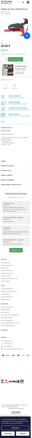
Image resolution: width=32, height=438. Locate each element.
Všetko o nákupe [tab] (6, 175)
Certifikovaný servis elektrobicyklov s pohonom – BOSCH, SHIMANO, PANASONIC (15, 406)
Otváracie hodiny (5, 294)
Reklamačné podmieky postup (9, 278)
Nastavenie (15, 428)
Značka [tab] (3, 161)
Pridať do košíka (16, 59)
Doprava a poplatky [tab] (7, 180)
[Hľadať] (18, 2)
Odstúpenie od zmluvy (7, 273)
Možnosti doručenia (20, 54)
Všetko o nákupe (5, 281)
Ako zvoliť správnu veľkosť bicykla (10, 315)
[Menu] (28, 2)
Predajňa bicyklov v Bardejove (9, 291)
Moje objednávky (5, 263)
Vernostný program (6, 276)
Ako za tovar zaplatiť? (6, 318)
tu (21, 423)
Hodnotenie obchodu (16, 193)
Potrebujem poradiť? (6, 265)
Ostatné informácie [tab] (7, 166)
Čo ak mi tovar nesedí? (7, 271)
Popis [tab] (3, 121)
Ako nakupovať (5, 312)
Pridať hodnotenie (6, 14)
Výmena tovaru (5, 268)
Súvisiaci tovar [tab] (6, 170)
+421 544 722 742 (19, 72)
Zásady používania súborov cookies (10, 323)
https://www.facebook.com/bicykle (13, 349)
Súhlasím (23, 434)
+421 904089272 (8, 346)
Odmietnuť (8, 434)
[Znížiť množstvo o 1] (7, 60)
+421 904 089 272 (19, 74)
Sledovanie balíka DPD (7, 307)
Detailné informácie (6, 80)
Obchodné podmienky (7, 320)
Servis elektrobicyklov (7, 289)
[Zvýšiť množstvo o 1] (7, 58)
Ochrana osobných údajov (8, 326)
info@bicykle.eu (8, 341)
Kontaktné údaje (5, 299)
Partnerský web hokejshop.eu (16, 408)
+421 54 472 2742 (8, 344)
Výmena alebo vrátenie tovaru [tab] (11, 184)
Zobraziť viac (16, 250)
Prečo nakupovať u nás (7, 297)
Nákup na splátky (5, 310)
